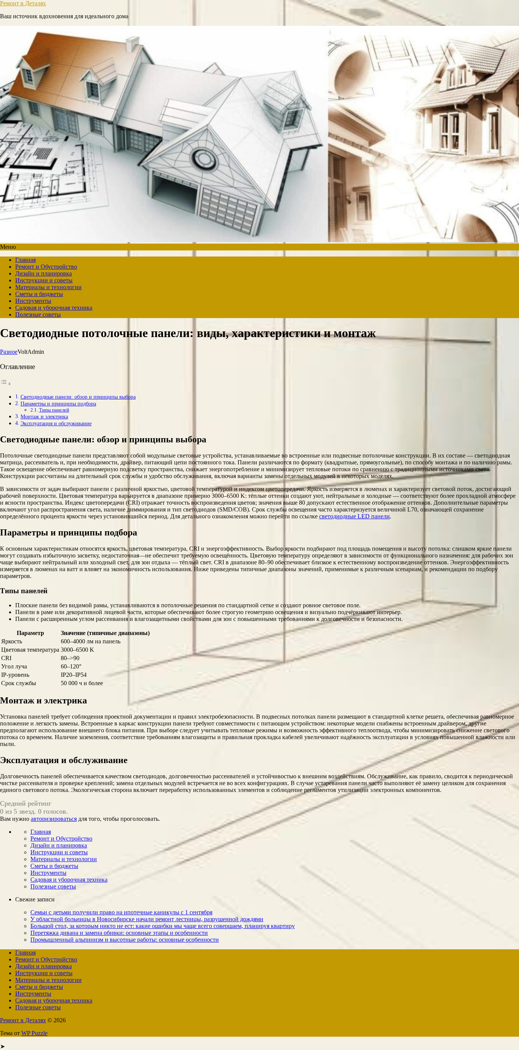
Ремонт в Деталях (23, 3)
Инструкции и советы (44, 280)
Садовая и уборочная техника (53, 307)
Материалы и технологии (48, 287)
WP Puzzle (34, 1033)
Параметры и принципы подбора (58, 404)
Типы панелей (54, 410)
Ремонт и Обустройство (46, 266)
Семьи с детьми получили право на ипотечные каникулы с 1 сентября (121, 912)
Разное (8, 351)
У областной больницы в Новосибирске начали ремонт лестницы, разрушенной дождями (146, 919)
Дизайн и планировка (43, 273)
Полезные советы (38, 314)
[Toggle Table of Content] (5, 383)
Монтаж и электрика (44, 416)
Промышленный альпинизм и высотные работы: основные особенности (124, 939)
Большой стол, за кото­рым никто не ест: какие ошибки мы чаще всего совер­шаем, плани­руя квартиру (162, 926)
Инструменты (33, 301)
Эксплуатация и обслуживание (56, 423)
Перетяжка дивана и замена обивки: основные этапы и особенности (119, 933)
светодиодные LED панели (354, 516)
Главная (25, 260)
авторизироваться (54, 819)
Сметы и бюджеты (39, 294)
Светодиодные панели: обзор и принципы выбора (78, 397)
